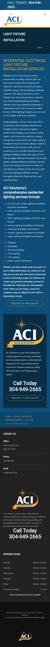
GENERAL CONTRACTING (23, 416)
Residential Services (14, 420)
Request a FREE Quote (25, 303)
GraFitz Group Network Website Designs (30, 617)
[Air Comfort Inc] (13, 18)
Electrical (29, 420)
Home (8, 416)
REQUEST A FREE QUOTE (25, 398)
